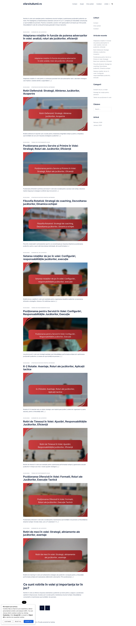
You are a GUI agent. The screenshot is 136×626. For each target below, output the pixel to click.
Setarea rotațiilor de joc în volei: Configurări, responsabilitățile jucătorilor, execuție (49, 258)
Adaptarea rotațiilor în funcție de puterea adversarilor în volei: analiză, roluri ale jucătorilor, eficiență (55, 37)
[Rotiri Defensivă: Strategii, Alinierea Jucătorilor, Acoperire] (55, 114)
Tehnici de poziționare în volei (40, 142)
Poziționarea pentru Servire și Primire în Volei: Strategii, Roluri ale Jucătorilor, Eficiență (50, 147)
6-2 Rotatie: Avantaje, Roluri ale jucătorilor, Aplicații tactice (53, 368)
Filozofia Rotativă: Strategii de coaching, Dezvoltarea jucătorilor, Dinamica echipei (54, 202)
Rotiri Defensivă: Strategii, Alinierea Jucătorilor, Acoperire (51, 92)
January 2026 (97, 125)
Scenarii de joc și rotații (39, 32)
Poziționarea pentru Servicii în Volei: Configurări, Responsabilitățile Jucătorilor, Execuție (52, 313)
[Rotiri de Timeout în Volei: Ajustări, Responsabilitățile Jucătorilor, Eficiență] (55, 444)
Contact (74, 4)
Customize (7, 621)
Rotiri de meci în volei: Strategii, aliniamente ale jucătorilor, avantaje (51, 533)
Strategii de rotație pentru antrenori (43, 87)
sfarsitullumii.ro (32, 3)
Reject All (18, 621)
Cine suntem (90, 4)
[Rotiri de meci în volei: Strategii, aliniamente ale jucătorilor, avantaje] (55, 555)
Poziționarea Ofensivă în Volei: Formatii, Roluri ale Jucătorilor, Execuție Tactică (52, 478)
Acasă (82, 4)
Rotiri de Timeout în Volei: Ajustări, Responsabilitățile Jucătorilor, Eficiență (55, 423)
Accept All (28, 621)
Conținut (99, 4)
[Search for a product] (112, 4)
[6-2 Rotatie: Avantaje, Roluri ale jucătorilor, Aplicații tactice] (55, 389)
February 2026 (97, 122)
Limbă (106, 4)
